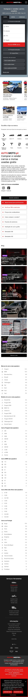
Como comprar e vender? (12, 217)
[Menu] (2, 2)
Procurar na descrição (14, 21)
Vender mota (14, 602)
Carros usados (14, 587)
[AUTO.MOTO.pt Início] (14, 2)
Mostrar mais (6, 72)
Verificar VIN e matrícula (12, 207)
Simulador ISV (9, 231)
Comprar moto (14, 599)
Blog (14, 635)
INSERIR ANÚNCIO (14, 198)
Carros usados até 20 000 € (10, 68)
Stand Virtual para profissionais (14, 202)
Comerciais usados (14, 612)
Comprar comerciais (14, 610)
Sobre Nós (14, 639)
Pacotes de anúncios (11, 222)
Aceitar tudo (7, 691)
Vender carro (14, 589)
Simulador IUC (9, 236)
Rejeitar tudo (18, 691)
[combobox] (15, 27)
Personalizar (13, 694)
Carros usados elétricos (9, 60)
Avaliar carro (14, 590)
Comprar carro (14, 585)
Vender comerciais (14, 614)
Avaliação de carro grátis (12, 226)
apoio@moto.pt (16, 672)
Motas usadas (14, 600)
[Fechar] (25, 680)
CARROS (5, 17)
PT (14, 644)
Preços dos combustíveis (12, 212)
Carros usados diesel (9, 64)
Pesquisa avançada (15, 49)
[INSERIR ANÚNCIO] (26, 2)
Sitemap (14, 633)
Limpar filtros (15, 53)
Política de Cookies (18, 689)
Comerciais (22, 17)
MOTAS (13, 17)
